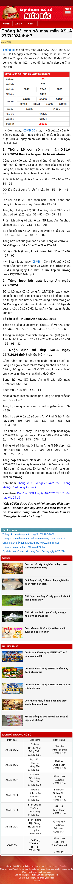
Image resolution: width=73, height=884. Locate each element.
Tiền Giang (34, 843)
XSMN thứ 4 (34, 785)
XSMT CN (59, 852)
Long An (34, 830)
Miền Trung (59, 740)
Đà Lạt (34, 847)
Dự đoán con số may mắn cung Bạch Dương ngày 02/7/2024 (33, 551)
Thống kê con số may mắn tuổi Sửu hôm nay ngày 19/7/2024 (34, 538)
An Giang (34, 789)
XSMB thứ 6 (11, 810)
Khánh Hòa (59, 776)
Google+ (63, 866)
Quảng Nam (59, 765)
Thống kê (9, 49)
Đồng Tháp (34, 751)
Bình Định (59, 789)
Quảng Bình (59, 793)
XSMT (31, 23)
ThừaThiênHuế (59, 749)
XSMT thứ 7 (59, 832)
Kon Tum (59, 841)
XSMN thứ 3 (34, 770)
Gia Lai (59, 806)
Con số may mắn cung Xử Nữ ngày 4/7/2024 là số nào (30, 542)
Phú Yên (59, 746)
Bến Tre (34, 763)
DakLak (59, 761)
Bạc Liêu (34, 759)
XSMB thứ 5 (11, 795)
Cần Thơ (34, 774)
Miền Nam (34, 740)
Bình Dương (34, 804)
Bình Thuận (35, 793)
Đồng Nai (34, 781)
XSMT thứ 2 (59, 753)
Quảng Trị (59, 796)
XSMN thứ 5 (34, 800)
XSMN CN (34, 850)
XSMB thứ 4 (11, 780)
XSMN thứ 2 (34, 755)
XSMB (6, 23)
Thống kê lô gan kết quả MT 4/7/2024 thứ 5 (24, 547)
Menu (68, 8)
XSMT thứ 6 (59, 813)
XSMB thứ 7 (11, 826)
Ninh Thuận (59, 810)
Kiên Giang (34, 840)
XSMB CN (12, 845)
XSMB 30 (29, 130)
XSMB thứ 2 (11, 749)
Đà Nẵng (59, 780)
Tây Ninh (34, 796)
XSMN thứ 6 (34, 815)
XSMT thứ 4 (59, 783)
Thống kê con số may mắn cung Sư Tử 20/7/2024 (28, 534)
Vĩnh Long (34, 811)
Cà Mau (35, 744)
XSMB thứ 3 (11, 765)
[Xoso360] (26, 19)
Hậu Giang (34, 823)
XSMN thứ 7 (34, 833)
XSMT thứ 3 (59, 768)
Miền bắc (12, 740)
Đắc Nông (59, 828)
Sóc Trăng (34, 778)
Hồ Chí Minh (34, 748)
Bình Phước (34, 819)
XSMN (18, 23)
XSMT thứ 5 (59, 800)
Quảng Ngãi (59, 821)
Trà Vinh (34, 808)
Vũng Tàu (35, 766)
